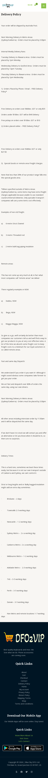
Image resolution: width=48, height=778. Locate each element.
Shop (24, 701)
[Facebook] (22, 772)
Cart (24, 675)
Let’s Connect (24, 741)
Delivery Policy (24, 683)
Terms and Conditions (24, 703)
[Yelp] (16, 772)
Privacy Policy (24, 692)
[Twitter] (27, 772)
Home (24, 686)
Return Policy (24, 695)
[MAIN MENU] (43, 5)
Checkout (24, 678)
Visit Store (24, 738)
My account (24, 689)
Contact (24, 681)
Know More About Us (24, 735)
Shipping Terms (24, 698)
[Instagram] (32, 772)
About (24, 672)
